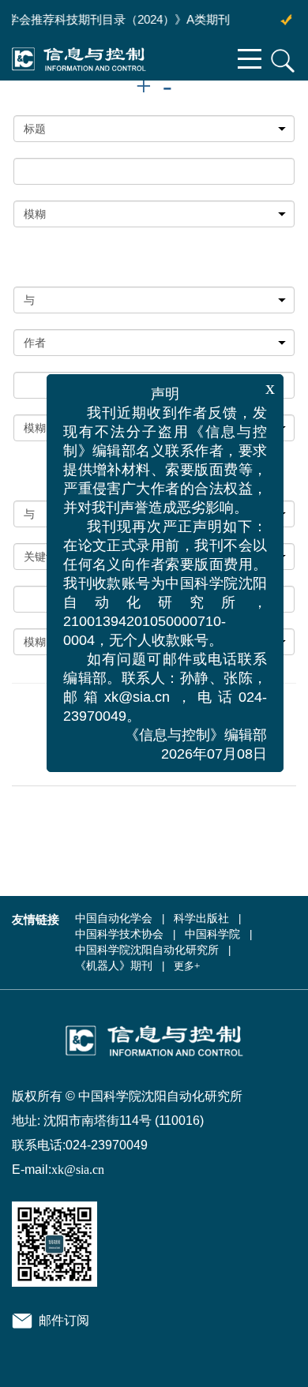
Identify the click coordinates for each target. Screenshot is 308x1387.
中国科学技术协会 (119, 934)
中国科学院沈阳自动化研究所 (147, 950)
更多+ (187, 966)
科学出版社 (201, 918)
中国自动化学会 (113, 918)
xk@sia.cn (77, 1169)
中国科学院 (212, 934)
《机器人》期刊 (113, 966)
